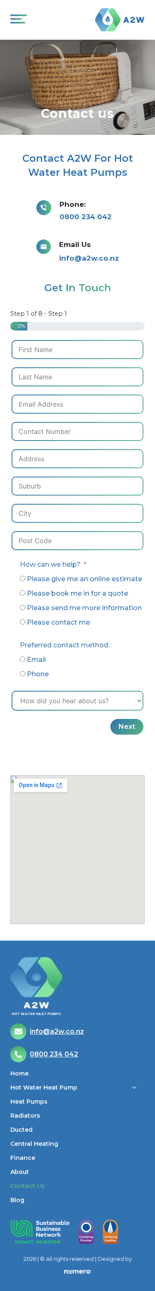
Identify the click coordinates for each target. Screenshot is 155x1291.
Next (127, 727)
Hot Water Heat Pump (43, 1088)
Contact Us (27, 1186)
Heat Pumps (29, 1102)
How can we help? (50, 564)
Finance (22, 1158)
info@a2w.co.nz (89, 258)
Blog (17, 1200)
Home (19, 1074)
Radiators (25, 1116)
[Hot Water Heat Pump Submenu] (137, 1092)
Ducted (21, 1130)
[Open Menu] (17, 19)
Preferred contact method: (65, 645)
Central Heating (34, 1144)
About (19, 1172)
